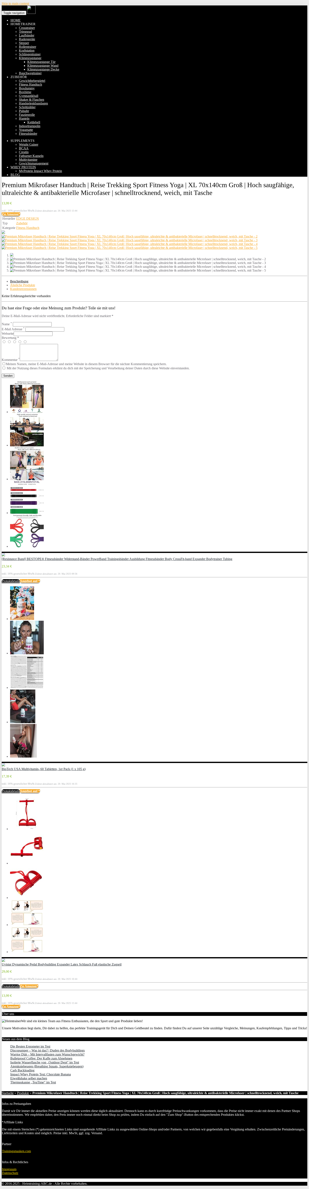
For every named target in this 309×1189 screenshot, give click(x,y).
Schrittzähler (27, 107)
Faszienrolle (27, 114)
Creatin (24, 152)
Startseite (8, 1093)
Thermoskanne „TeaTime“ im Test (33, 1082)
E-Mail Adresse (13, 329)
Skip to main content (15, 3)
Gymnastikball (28, 96)
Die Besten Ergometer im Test (30, 1046)
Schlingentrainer (30, 54)
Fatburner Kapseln (31, 156)
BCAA (24, 148)
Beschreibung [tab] (19, 281)
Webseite (8, 333)
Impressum (9, 1169)
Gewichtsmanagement (33, 163)
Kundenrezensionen (23, 289)
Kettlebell (33, 122)
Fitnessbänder (28, 133)
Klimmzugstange (30, 58)
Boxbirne (25, 92)
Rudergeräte (27, 39)
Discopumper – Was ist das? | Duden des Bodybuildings (47, 1050)
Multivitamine (28, 159)
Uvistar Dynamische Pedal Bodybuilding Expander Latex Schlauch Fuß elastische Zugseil (61, 964)
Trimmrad (25, 31)
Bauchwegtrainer (30, 73)
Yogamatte (26, 130)
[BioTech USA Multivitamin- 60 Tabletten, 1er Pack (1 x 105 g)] (3, 765)
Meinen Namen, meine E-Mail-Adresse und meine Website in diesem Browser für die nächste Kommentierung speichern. (86, 364)
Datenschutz (10, 1173)
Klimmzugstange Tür (41, 62)
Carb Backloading (22, 1070)
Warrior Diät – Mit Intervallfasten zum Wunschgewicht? (47, 1054)
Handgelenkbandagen (33, 103)
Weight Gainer (28, 144)
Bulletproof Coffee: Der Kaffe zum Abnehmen (41, 1058)
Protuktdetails (11, 581)
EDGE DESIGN (27, 218)
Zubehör (22, 223)
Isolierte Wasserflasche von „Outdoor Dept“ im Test (44, 1062)
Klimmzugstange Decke (43, 69)
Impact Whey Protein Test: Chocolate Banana (40, 1074)
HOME (16, 20)
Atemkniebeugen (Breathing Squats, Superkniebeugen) (46, 1066)
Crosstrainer (27, 28)
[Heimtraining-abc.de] (31, 12)
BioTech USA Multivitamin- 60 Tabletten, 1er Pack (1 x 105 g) (44, 769)
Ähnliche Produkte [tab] (22, 285)
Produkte (23, 1093)
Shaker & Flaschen (31, 99)
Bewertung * (10, 338)
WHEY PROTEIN (23, 167)
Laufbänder (26, 35)
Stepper (24, 43)
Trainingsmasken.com (16, 1151)
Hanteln (24, 118)
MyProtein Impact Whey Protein (40, 171)
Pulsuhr (24, 111)
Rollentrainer (27, 46)
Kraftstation (26, 50)
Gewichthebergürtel (32, 80)
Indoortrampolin (29, 126)
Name (7, 324)
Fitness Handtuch (30, 84)
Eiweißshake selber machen (28, 1078)
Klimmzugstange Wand (42, 65)
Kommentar (11, 360)
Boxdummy (27, 88)
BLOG (15, 174)
